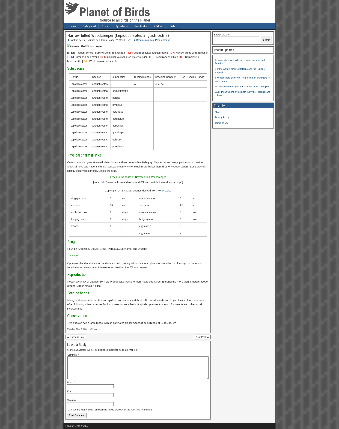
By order (120, 26)
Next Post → (202, 337)
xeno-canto (164, 190)
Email (71, 391)
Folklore (158, 26)
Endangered (89, 26)
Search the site (222, 34)
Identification (141, 26)
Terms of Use (221, 123)
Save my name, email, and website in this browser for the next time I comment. (112, 409)
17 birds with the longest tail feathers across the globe (242, 86)
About (218, 112)
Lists (172, 26)
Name (71, 382)
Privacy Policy (222, 117)
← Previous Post (75, 337)
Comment (73, 354)
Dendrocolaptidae (145, 40)
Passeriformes (162, 40)
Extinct (105, 26)
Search (266, 39)
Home (72, 26)
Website (71, 400)
